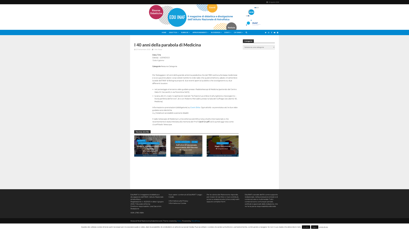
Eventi (227, 32)
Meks (179, 221)
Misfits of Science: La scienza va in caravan (150, 147)
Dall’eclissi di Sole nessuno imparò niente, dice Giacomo (186, 146)
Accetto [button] (306, 227)
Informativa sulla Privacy (178, 201)
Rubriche (184, 32)
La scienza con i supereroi (149, 143)
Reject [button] (314, 227)
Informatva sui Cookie (177, 203)
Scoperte (141, 140)
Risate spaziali (222, 143)
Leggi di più (323, 227)
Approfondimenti (200, 32)
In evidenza (215, 32)
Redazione (134, 209)
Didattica (173, 32)
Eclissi (194, 142)
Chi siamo (238, 32)
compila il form (219, 202)
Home (164, 32)
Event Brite (195, 107)
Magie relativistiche (222, 146)
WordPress (196, 221)
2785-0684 (139, 213)
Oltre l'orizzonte (182, 142)
